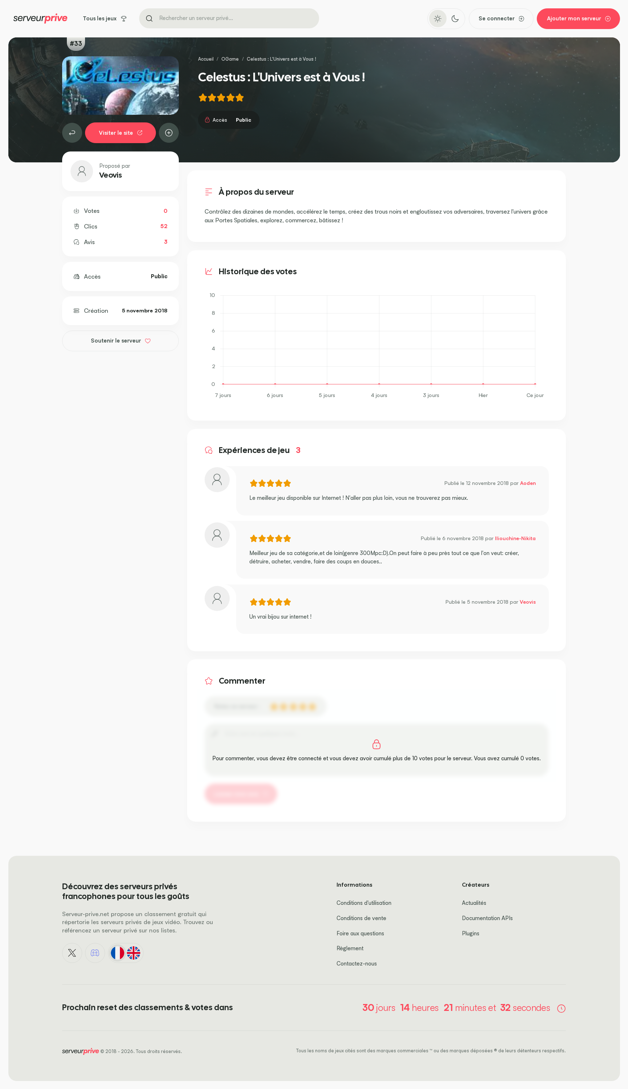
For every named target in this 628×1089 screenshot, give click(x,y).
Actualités (474, 902)
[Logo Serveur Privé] (40, 18)
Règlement (350, 948)
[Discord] (95, 953)
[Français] (117, 953)
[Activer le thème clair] (437, 18)
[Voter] (169, 133)
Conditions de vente (361, 918)
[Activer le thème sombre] (454, 18)
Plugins (470, 933)
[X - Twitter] (72, 953)
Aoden (528, 483)
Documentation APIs (487, 918)
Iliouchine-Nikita (515, 538)
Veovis (110, 174)
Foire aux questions (360, 933)
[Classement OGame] (72, 133)
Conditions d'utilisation (364, 902)
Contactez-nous (357, 963)
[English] (134, 953)
